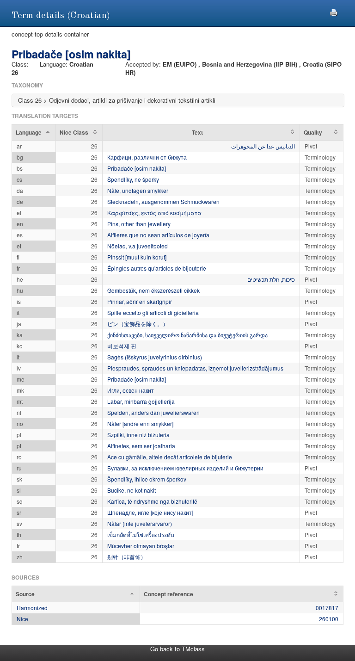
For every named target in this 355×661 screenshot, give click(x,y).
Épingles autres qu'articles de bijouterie (156, 268)
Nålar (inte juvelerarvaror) (139, 523)
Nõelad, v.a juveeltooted (137, 246)
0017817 (327, 608)
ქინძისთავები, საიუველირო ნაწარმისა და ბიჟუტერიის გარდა (187, 335)
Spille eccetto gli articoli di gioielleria (153, 312)
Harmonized (32, 608)
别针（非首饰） (126, 557)
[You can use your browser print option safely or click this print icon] (333, 11)
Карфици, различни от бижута (147, 157)
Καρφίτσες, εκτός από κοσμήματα (154, 212)
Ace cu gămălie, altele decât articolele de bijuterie (169, 457)
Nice (22, 619)
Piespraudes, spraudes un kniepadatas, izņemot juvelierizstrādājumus (195, 368)
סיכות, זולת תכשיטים (271, 279)
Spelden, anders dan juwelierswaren (153, 412)
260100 (328, 619)
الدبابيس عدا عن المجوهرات (263, 146)
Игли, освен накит (130, 390)
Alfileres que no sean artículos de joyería (158, 235)
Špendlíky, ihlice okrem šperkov (146, 479)
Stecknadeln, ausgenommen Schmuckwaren (163, 201)
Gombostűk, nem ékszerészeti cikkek (153, 290)
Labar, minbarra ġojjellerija (141, 401)
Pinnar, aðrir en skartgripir (139, 301)
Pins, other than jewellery (139, 224)
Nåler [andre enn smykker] (140, 423)
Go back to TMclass (177, 648)
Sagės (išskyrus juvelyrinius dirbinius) (154, 357)
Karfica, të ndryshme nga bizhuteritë (152, 501)
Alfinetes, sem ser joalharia (141, 446)
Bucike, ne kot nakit (131, 490)
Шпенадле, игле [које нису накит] (150, 512)
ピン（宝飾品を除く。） (137, 323)
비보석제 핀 (121, 346)
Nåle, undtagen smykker (137, 190)
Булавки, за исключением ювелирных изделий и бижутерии (185, 468)
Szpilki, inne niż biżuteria (138, 435)
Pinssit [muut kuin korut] (136, 257)
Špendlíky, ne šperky (133, 179)
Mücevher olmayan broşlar (140, 546)
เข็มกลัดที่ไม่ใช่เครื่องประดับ (140, 534)
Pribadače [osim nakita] (136, 168)
